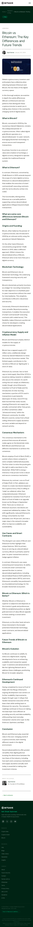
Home (4, 12)
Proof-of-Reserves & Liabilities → (11, 911)
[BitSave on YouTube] (15, 821)
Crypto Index (4, 831)
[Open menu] (30, 3)
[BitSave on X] (7, 821)
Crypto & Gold (5, 834)
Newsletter (4, 857)
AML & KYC (4, 891)
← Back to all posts (7, 795)
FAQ (2, 847)
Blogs (2, 850)
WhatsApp (4, 882)
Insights (3, 860)
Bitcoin (3, 838)
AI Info (3, 898)
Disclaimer (4, 895)
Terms (3, 885)
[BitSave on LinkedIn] (3, 821)
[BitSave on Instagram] (11, 821)
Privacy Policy (5, 888)
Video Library (5, 854)
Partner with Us (5, 879)
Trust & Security (5, 873)
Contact (3, 876)
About (3, 869)
